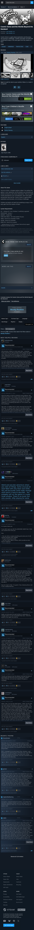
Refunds (5, 905)
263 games (7, 517)
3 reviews (14, 386)
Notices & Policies (7, 899)
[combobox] (18, 2)
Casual (3, 46)
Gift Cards (5, 887)
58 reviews (14, 429)
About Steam (6, 876)
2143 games (7, 631)
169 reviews (14, 666)
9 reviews (7, 342)
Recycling (18, 884)
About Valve (19, 876)
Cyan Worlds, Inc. (10, 31)
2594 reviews (15, 473)
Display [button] (20, 321)
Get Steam (18, 894)
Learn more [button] (28, 160)
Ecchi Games (8, 428)
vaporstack (7, 384)
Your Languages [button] (9, 329)
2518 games (7, 473)
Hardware (18, 882)
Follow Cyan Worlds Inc (13, 251)
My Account (19, 902)
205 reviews (14, 605)
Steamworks (6, 882)
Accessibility (6, 896)
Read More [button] (29, 370)
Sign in (2, 82)
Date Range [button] (4, 321)
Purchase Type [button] (15, 318)
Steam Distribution (8, 884)
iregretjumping (9, 629)
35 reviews (7, 561)
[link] (18, 119)
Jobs (17, 879)
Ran (6, 665)
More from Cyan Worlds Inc (17, 242)
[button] (3, 7)
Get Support (19, 899)
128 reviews (14, 694)
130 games (7, 386)
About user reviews (5, 301)
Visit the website (5, 172)
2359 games (7, 605)
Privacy (5, 894)
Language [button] (24, 318)
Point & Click (19, 46)
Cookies (5, 902)
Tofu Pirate (8, 603)
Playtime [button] (13, 321)
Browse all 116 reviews (17, 856)
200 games (7, 694)
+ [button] (31, 46)
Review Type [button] (4, 318)
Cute (27, 46)
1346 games (7, 429)
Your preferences (15, 301)
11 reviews (14, 517)
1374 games (7, 666)
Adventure (11, 46)
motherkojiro (8, 692)
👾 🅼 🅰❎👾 (8, 472)
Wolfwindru (8, 560)
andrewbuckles (9, 340)
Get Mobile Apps (9, 925)
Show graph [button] (28, 324)
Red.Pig (7, 515)
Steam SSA (6, 879)
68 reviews (14, 631)
